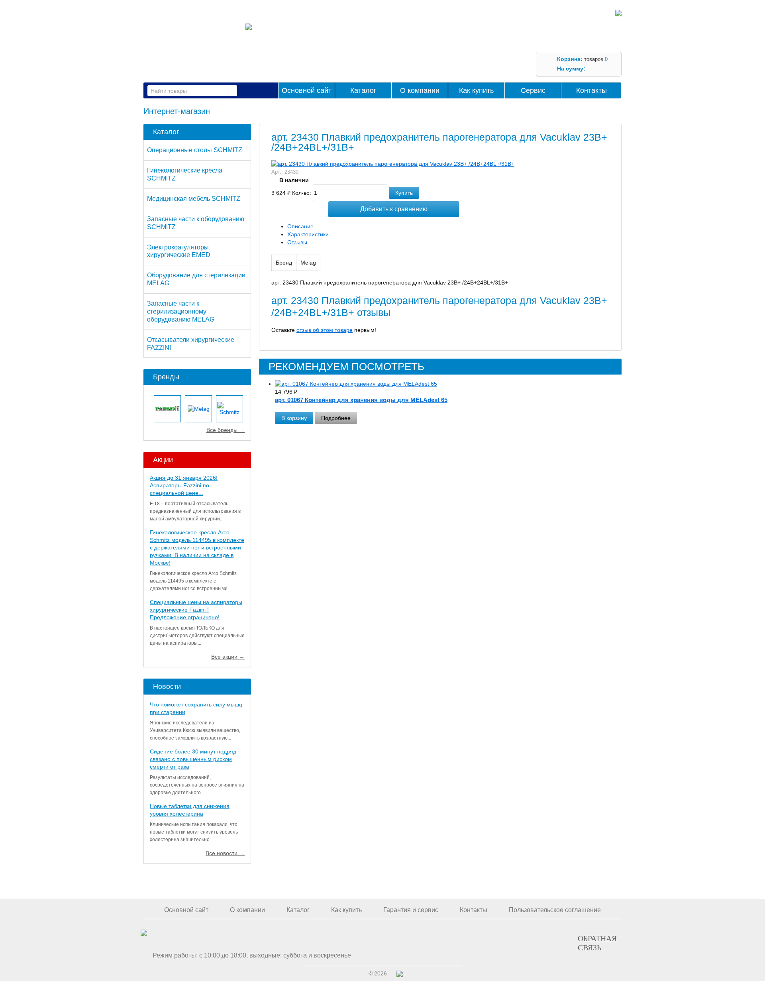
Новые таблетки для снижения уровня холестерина (190, 810)
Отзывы (297, 242)
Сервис (533, 90)
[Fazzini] (167, 408)
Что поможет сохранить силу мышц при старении (196, 708)
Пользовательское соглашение (555, 909)
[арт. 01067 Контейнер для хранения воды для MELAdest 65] (448, 384)
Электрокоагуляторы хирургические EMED (178, 251)
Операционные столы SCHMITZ (194, 150)
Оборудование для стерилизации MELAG (196, 279)
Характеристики (308, 234)
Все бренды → (225, 430)
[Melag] (198, 408)
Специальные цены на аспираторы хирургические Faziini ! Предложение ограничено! (196, 609)
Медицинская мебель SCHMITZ (193, 198)
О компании (419, 90)
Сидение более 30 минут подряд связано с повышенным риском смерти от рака (193, 759)
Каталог (363, 90)
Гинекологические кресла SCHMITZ (184, 174)
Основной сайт (307, 90)
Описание (300, 226)
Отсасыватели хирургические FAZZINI (190, 343)
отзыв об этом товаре (324, 330)
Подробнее (336, 418)
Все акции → (228, 656)
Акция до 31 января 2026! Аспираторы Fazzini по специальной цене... (184, 485)
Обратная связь (597, 943)
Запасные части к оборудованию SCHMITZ (195, 223)
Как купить (476, 90)
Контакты (591, 90)
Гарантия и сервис (410, 909)
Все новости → (225, 853)
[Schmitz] (229, 408)
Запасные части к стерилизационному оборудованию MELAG (180, 311)
